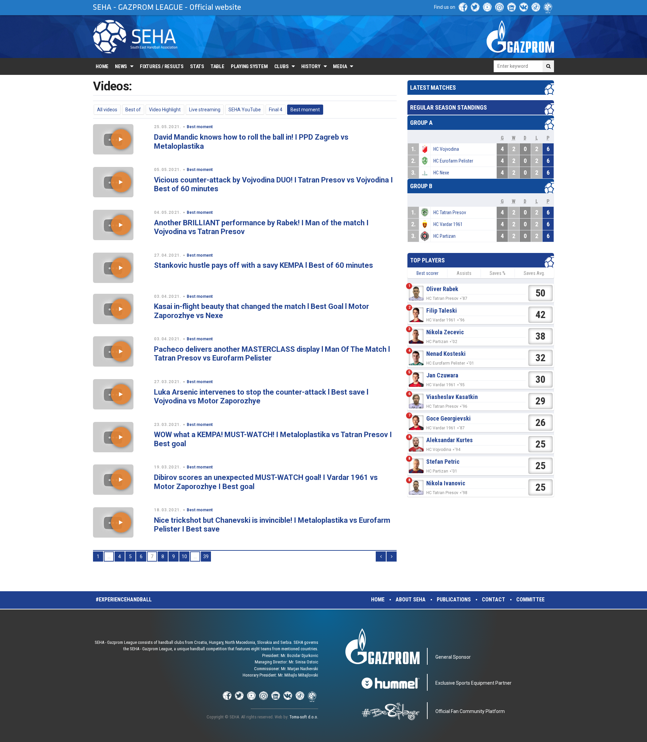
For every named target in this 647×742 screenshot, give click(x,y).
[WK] (523, 7)
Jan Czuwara (442, 375)
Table (217, 66)
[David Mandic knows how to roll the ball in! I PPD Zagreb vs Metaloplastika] (121, 139)
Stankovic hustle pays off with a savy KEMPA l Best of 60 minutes (263, 265)
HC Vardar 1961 (448, 224)
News (121, 66)
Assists (464, 273)
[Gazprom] (520, 36)
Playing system (249, 66)
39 (206, 556)
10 (184, 556)
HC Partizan (444, 236)
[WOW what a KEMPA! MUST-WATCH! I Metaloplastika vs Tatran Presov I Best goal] (121, 437)
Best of (133, 109)
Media (340, 66)
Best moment (305, 109)
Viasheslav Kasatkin (452, 396)
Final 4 (275, 109)
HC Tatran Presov (449, 212)
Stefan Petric (443, 461)
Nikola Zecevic (445, 332)
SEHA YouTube (244, 109)
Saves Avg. (534, 273)
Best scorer (427, 273)
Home (102, 66)
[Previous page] (381, 556)
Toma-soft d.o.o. (303, 716)
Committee (530, 599)
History (310, 66)
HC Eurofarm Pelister (453, 161)
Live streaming (204, 109)
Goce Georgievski (448, 418)
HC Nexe (441, 172)
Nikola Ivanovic (445, 483)
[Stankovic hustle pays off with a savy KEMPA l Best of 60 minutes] (121, 268)
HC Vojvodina (446, 149)
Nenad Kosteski (446, 353)
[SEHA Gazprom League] (135, 36)
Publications (454, 599)
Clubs (281, 66)
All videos (107, 109)
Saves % (497, 273)
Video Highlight (165, 109)
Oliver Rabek (442, 288)
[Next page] (392, 556)
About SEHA (411, 599)
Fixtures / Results (162, 66)
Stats (197, 66)
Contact (493, 599)
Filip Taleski (441, 310)
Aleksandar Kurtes (449, 440)
